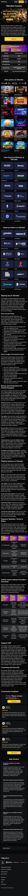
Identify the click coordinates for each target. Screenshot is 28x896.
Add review (14, 701)
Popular (3, 83)
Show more (14, 752)
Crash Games (15, 83)
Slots (23, 83)
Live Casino (9, 83)
